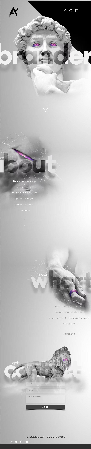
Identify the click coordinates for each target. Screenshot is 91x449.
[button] (69, 334)
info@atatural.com (35, 437)
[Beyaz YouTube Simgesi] (27, 441)
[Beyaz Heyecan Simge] (16, 441)
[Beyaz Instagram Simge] (21, 441)
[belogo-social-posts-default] (11, 441)
